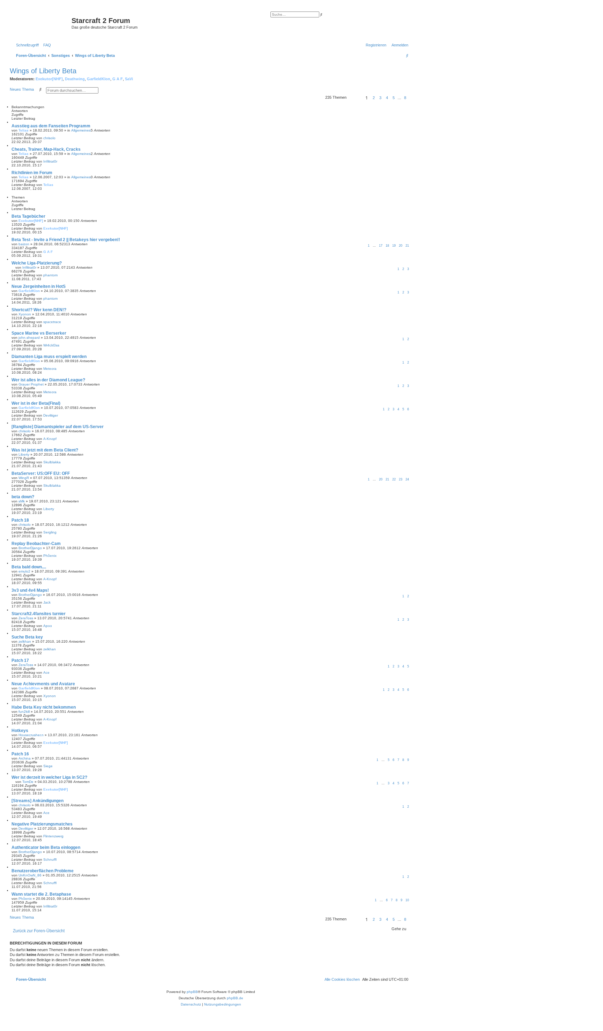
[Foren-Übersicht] (42, 23)
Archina (24, 758)
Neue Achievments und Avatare (43, 683)
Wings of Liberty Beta (43, 71)
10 (407, 900)
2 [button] (374, 98)
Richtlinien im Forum (32, 172)
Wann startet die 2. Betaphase (41, 894)
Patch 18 (20, 520)
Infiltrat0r (50, 161)
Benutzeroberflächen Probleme (43, 870)
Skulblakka (52, 462)
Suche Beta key (27, 637)
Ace (46, 672)
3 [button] (380, 98)
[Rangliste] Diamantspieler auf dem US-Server (58, 426)
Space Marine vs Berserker (39, 333)
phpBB (192, 992)
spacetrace (52, 322)
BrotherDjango (30, 548)
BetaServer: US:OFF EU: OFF (41, 473)
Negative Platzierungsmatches (42, 824)
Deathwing (75, 79)
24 (407, 479)
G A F (117, 79)
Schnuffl (50, 859)
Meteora (50, 369)
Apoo (47, 626)
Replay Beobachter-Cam (36, 543)
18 (387, 245)
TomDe (28, 782)
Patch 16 (20, 754)
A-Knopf (50, 439)
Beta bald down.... (29, 567)
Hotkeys (20, 730)
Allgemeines (81, 130)
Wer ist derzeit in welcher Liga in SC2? (49, 777)
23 (400, 479)
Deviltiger (50, 415)
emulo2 (24, 571)
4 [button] (387, 98)
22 (394, 479)
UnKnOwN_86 (30, 875)
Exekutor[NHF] (49, 79)
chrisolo (49, 138)
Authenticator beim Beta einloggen (46, 847)
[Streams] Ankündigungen (38, 800)
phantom (50, 275)
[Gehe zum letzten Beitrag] (58, 138)
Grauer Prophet (31, 384)
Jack (47, 602)
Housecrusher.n (31, 735)
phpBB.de (235, 998)
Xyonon (24, 314)
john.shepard (29, 337)
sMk (21, 501)
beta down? (23, 496)
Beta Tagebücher (28, 216)
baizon (23, 244)
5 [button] (394, 98)
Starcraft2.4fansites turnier (39, 613)
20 (400, 245)
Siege (48, 766)
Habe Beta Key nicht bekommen (44, 707)
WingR (23, 478)
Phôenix (50, 556)
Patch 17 (20, 660)
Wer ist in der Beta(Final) (36, 403)
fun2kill (24, 712)
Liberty (23, 454)
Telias (23, 130)
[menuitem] (45, 45)
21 (407, 245)
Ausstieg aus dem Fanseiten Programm (51, 126)
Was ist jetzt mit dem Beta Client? (45, 450)
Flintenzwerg (53, 836)
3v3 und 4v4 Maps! (30, 590)
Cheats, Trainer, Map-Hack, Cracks (46, 149)
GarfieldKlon (98, 79)
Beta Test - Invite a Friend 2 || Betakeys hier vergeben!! (66, 239)
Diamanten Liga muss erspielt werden (49, 356)
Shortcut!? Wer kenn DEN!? (39, 309)
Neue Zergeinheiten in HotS (39, 286)
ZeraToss (25, 618)
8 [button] (405, 98)
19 (394, 245)
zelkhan (24, 641)
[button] (354, 98)
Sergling (50, 532)
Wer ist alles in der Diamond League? (48, 380)
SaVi (129, 79)
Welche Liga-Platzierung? (37, 263)
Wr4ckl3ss (51, 345)
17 (380, 245)
